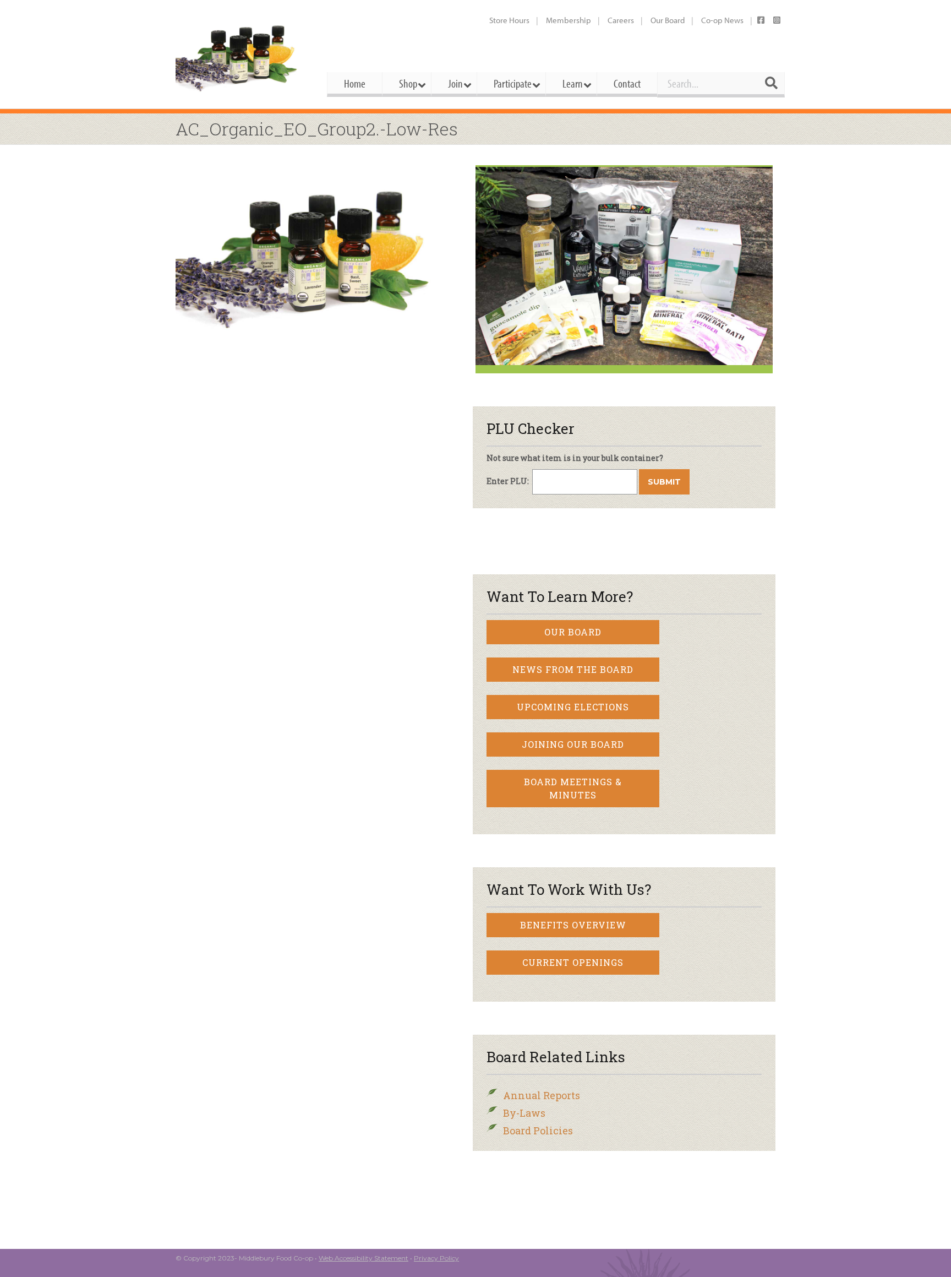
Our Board (668, 20)
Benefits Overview (573, 925)
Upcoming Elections (573, 707)
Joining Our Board (573, 744)
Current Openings (573, 962)
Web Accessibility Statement (363, 1258)
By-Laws (524, 1113)
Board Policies (538, 1130)
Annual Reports (541, 1095)
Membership (568, 20)
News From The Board (572, 669)
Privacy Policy (436, 1258)
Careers (621, 20)
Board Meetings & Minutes (573, 788)
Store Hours (509, 20)
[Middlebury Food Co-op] (241, 54)
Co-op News (722, 20)
